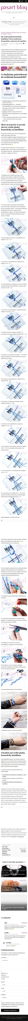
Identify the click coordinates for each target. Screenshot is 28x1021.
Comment (4, 957)
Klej (3, 113)
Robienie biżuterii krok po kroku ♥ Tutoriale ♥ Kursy (13, 33)
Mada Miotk (5, 43)
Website (3, 994)
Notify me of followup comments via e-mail (5, 976)
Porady (3, 32)
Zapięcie (4, 112)
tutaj (14, 137)
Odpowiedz (24, 922)
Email (2, 988)
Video (6, 872)
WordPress (19, 1018)
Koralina (8, 942)
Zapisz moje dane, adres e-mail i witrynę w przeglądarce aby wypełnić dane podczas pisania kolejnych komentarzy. (12, 1004)
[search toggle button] (26, 1)
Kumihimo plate (6, 101)
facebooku (13, 836)
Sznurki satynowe (7, 104)
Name (3, 982)
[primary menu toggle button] (14, 18)
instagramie (21, 836)
